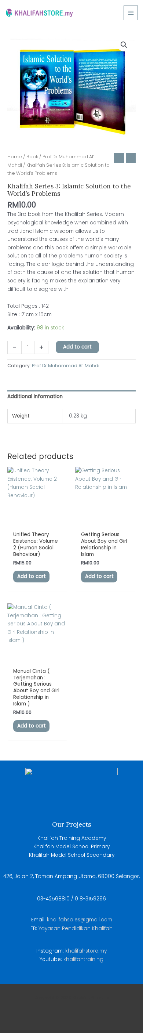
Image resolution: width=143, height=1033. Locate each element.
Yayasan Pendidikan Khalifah (75, 928)
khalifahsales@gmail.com (79, 919)
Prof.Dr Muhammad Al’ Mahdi (65, 365)
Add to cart (77, 346)
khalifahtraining (83, 959)
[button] (124, 44)
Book (32, 156)
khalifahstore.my (86, 950)
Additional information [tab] (35, 396)
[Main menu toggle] (131, 13)
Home (14, 156)
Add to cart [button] (31, 576)
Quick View (37, 521)
